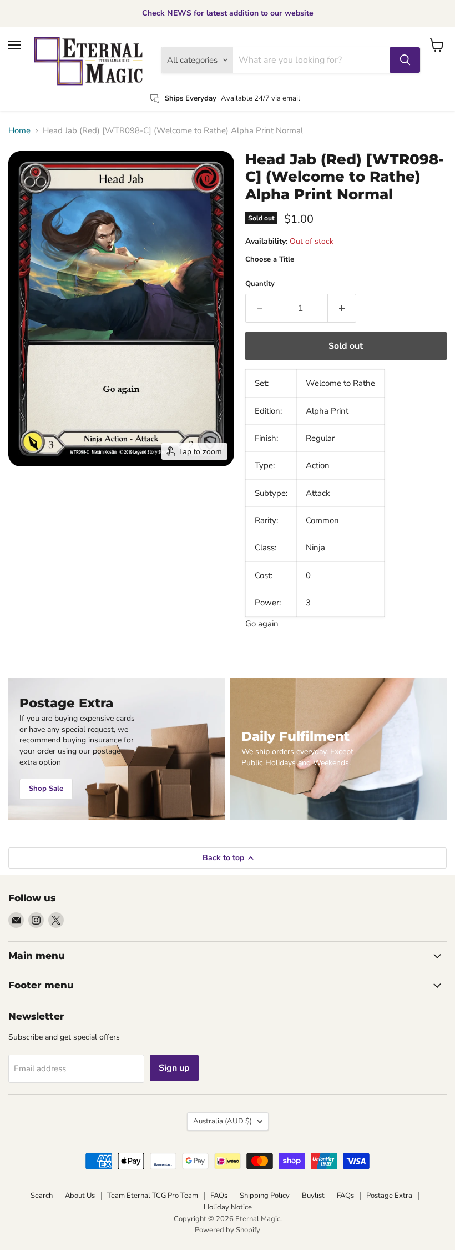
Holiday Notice (228, 1207)
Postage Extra (389, 1196)
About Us (80, 1196)
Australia (222, 1121)
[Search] (405, 60)
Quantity (260, 284)
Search (42, 1196)
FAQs (219, 1196)
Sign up (174, 1068)
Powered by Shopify (227, 1230)
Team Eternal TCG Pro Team (152, 1196)
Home (19, 130)
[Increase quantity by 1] (342, 308)
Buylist (313, 1196)
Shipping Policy (265, 1196)
